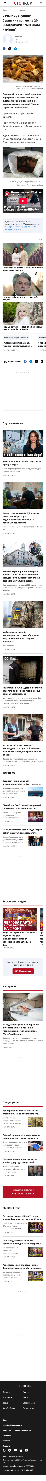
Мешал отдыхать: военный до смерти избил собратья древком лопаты (22, 831)
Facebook (18, 226)
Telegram (10, 226)
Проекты (6, 1392)
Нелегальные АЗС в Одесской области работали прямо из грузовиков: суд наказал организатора (22, 691)
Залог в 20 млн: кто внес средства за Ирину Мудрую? (22, 463)
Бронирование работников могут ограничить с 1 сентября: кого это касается (20, 1114)
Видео (26, 1392)
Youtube (26, 226)
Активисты (7, 1435)
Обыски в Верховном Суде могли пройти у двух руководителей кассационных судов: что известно (21, 1162)
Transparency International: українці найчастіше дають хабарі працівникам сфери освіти (17, 347)
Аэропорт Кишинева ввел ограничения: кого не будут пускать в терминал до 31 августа (22, 784)
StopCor (18, 37)
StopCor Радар (9, 1408)
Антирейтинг (29, 1408)
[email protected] (26, 1470)
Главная (6, 10)
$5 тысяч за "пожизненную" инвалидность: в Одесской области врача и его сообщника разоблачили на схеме (22, 750)
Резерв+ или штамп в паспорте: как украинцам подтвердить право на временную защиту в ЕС (21, 1138)
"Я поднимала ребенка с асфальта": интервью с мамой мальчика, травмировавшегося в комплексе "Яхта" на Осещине (21, 1029)
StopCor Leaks (11, 1208)
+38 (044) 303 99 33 (23, 1193)
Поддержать (25, 971)
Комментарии (14, 361)
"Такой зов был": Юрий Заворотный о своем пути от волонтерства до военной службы (23, 808)
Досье (5, 1402)
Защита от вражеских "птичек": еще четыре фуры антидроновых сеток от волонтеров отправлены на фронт (20, 939)
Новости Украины (19, 10)
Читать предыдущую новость (16, 337)
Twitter (33, 226)
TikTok (17, 229)
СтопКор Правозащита (12, 1425)
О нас (5, 1420)
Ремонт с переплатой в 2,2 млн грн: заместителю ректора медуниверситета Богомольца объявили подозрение (21, 518)
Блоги (25, 1397)
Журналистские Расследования (17, 1430)
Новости (6, 1397)
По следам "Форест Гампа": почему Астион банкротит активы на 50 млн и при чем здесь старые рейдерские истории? (23, 1221)
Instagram (9, 229)
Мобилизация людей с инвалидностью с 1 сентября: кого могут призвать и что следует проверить (21, 637)
